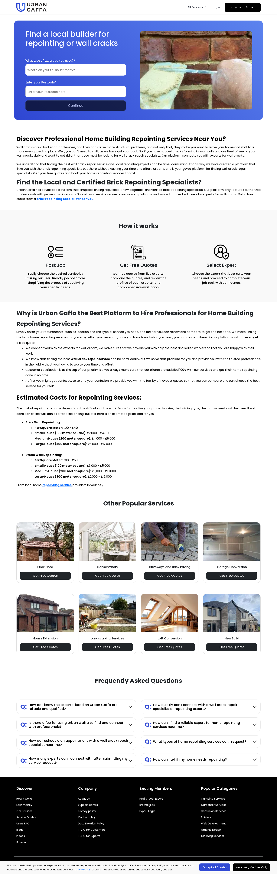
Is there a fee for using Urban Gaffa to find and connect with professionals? (71, 724)
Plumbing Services (213, 799)
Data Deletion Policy (91, 823)
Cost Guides (24, 811)
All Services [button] (195, 7)
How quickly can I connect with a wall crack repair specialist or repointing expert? (191, 706)
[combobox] (75, 70)
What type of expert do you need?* (50, 60)
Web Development (213, 823)
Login (216, 7)
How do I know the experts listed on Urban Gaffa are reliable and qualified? (69, 706)
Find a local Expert (151, 799)
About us (84, 799)
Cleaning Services (212, 836)
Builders (206, 817)
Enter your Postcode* (40, 82)
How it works (24, 799)
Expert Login (147, 811)
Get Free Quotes (45, 575)
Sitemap (22, 842)
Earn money (24, 805)
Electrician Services (213, 811)
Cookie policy (87, 817)
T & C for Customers (91, 830)
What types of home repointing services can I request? (195, 741)
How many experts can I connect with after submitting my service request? (74, 760)
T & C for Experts (89, 836)
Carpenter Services (213, 805)
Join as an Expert (242, 7)
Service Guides (26, 817)
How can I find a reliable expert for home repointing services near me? (192, 724)
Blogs (19, 830)
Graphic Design (211, 830)
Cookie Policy (82, 869)
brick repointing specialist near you (65, 199)
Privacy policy (87, 811)
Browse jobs (147, 805)
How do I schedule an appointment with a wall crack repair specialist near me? (74, 742)
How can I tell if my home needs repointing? (186, 759)
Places (20, 836)
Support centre (88, 805)
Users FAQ (22, 823)
